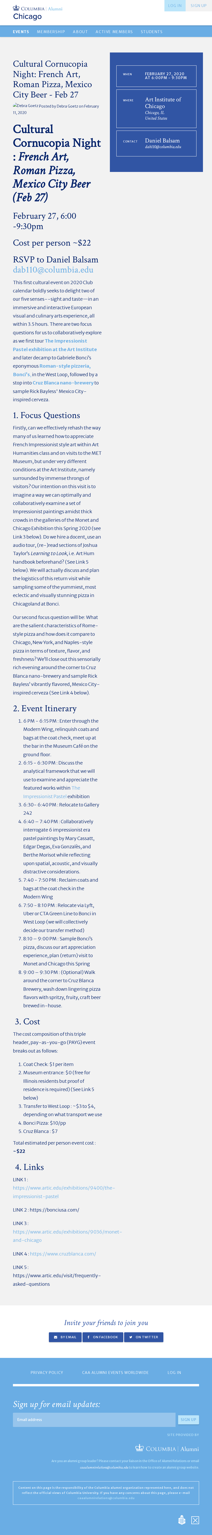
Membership (51, 31)
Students (152, 31)
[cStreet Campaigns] (195, 1520)
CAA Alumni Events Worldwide (115, 1372)
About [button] (80, 31)
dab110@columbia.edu (53, 270)
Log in (175, 5)
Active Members (114, 31)
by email (68, 1337)
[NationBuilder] (184, 1520)
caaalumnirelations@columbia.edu (104, 1467)
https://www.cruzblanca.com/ (63, 1254)
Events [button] (21, 31)
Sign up (199, 5)
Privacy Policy (47, 1372)
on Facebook (105, 1337)
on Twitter (146, 1337)
